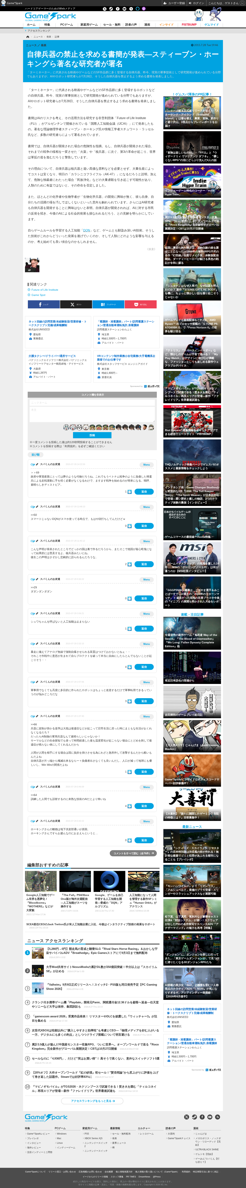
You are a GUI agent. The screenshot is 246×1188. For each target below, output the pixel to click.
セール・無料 (112, 24)
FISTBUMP (189, 24)
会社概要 (109, 1171)
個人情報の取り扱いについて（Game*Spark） (157, 1171)
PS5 (87, 1133)
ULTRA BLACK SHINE (207, 1149)
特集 (47, 24)
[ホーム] (27, 36)
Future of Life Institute (45, 289)
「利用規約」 (70, 446)
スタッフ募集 (117, 1176)
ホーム (31, 24)
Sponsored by (136, 386)
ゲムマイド (211, 24)
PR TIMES (131, 1176)
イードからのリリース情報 (95, 1176)
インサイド (166, 24)
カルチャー (144, 1128)
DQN (86, 230)
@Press (157, 1176)
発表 (114, 1138)
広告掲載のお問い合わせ (90, 1171)
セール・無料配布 (121, 1133)
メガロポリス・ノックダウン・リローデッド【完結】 (208, 1141)
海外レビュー (34, 1147)
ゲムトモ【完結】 (204, 1154)
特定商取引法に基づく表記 (205, 1171)
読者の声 (131, 24)
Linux (60, 1143)
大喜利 (171, 1133)
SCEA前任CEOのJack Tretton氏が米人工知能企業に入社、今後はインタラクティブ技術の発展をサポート (90, 926)
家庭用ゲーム (89, 24)
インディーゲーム (66, 1147)
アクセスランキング (39, 30)
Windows (61, 1133)
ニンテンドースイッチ (96, 1151)
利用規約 (186, 1171)
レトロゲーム (147, 1133)
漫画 (147, 24)
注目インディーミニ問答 (39, 1152)
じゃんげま (201, 1133)
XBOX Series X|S (93, 1138)
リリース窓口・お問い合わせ (62, 1171)
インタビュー (34, 1143)
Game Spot (38, 294)
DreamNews (144, 1176)
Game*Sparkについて (35, 1171)
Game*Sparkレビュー (38, 1133)
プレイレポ (33, 1138)
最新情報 (115, 1128)
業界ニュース (119, 1143)
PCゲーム (66, 24)
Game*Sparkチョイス (179, 1138)
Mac (59, 1138)
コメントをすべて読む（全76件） (132, 853)
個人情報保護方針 (124, 1171)
